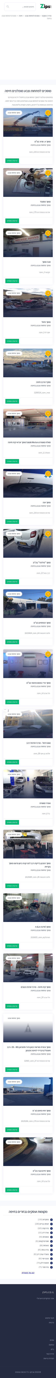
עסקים (51, 1344)
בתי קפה (45, 1228)
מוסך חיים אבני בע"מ (42, 1170)
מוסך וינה (47, 502)
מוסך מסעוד (45, 201)
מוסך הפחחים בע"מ (42, 622)
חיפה (20, 16)
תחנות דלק (45, 1262)
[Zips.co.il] (45, 6)
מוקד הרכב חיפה (43, 382)
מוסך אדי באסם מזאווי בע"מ (38, 682)
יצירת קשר (50, 1353)
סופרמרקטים (44, 1241)
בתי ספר (45, 1267)
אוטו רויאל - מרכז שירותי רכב (38, 743)
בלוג (52, 1349)
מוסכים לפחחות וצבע (32, 16)
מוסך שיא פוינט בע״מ (42, 1110)
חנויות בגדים (44, 1223)
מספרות (46, 1237)
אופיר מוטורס (45, 803)
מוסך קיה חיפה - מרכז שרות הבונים (36, 987)
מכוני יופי (45, 1258)
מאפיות (46, 1245)
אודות (52, 1340)
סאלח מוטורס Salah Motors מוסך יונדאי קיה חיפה (29, 442)
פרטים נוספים (12, 160)
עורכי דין (46, 1232)
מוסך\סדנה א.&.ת (43, 926)
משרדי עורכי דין (43, 1254)
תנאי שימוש (49, 1318)
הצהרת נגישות (48, 1358)
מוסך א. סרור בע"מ (43, 141)
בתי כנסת (45, 1249)
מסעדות (46, 1219)
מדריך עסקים (46, 16)
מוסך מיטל (46, 322)
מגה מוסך (46, 261)
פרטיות (51, 1322)
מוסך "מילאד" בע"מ (42, 562)
